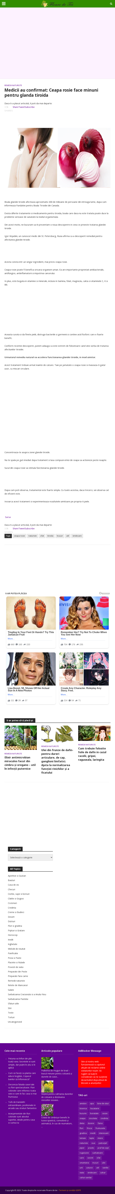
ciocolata (93, 1118)
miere (100, 1138)
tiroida (50, 535)
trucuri (60, 535)
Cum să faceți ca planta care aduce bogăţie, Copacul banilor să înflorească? (22, 1076)
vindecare (77, 535)
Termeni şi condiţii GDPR (70, 1190)
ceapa (82, 1118)
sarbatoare (97, 1152)
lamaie (83, 1138)
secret (90, 1157)
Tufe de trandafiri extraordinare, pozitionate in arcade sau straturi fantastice (22, 1105)
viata (82, 1172)
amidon (83, 1103)
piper (82, 1147)
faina (100, 1123)
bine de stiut (103, 1103)
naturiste (32, 535)
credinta (104, 1118)
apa (92, 1103)
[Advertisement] (57, 43)
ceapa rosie (19, 535)
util (67, 535)
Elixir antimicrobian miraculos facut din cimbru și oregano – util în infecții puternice (20, 763)
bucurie (83, 1113)
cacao (105, 1113)
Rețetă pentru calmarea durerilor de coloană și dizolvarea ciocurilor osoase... (57, 1096)
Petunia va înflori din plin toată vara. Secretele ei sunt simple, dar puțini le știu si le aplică (21, 1063)
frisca (89, 1128)
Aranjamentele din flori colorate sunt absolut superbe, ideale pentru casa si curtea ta (21, 1118)
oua (93, 1143)
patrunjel (103, 1143)
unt (81, 1167)
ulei (103, 1162)
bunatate (94, 1113)
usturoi (89, 1167)
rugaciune (84, 1152)
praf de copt (103, 1147)
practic (91, 1147)
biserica (83, 1108)
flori (81, 1128)
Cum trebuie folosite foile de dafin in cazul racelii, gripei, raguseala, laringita (92, 754)
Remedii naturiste (13, 85)
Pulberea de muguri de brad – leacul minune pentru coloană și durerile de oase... (56, 1073)
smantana (84, 1162)
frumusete (100, 1128)
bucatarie (94, 1108)
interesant (103, 1133)
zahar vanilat (85, 1177)
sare (82, 1157)
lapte (91, 1138)
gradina (83, 1133)
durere (91, 1123)
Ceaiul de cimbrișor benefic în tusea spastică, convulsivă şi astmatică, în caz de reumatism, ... (56, 1122)
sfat (42, 535)
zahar (103, 1172)
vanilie (105, 1167)
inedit (92, 1133)
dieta (82, 1123)
